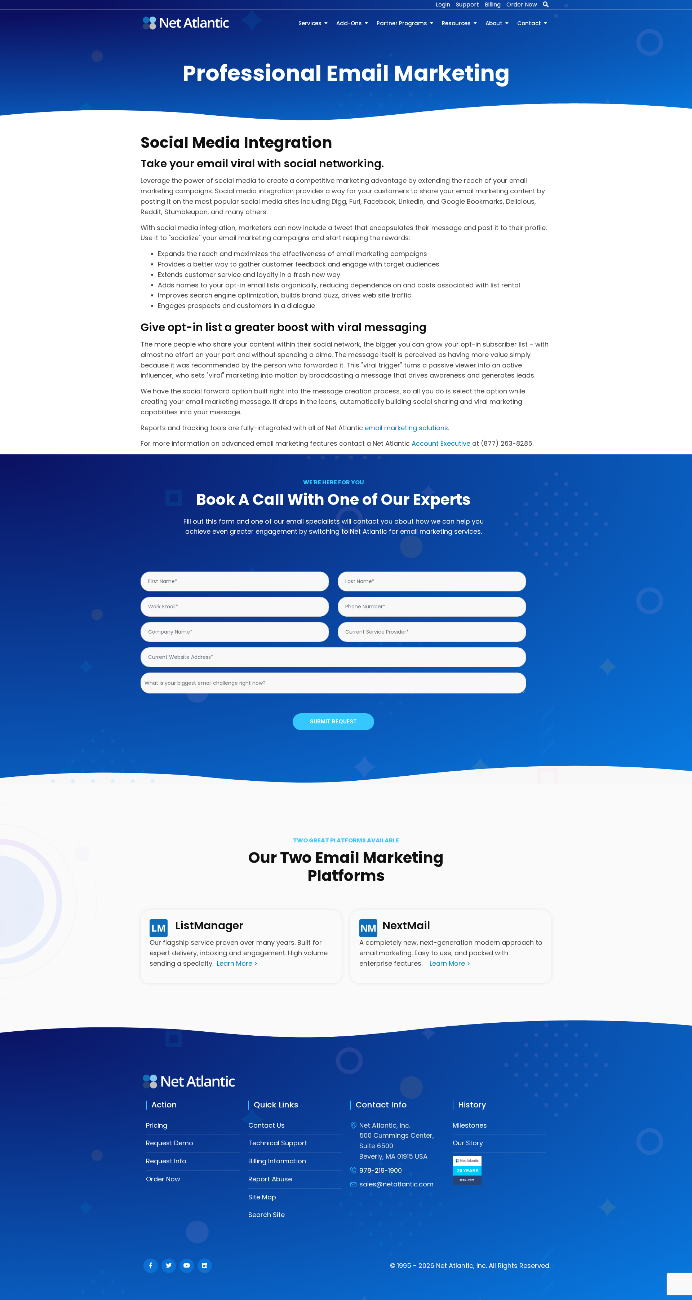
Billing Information (277, 1160)
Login (443, 4)
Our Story (468, 1142)
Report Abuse (270, 1179)
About (493, 23)
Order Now (521, 4)
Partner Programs (402, 23)
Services (309, 23)
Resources (456, 23)
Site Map (262, 1197)
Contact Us (266, 1125)
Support (467, 4)
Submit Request (333, 721)
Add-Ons (349, 23)
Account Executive (441, 443)
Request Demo (169, 1142)
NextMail (406, 925)
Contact (529, 23)
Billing (493, 4)
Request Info (166, 1160)
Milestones (470, 1125)
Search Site (266, 1214)
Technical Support (277, 1142)
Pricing (156, 1125)
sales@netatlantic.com (396, 1184)
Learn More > (237, 963)
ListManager (209, 925)
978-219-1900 (380, 1170)
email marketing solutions (406, 427)
